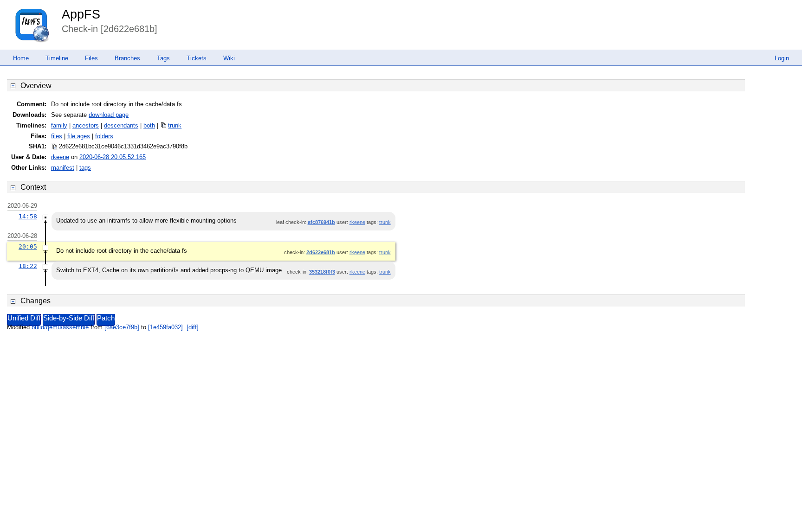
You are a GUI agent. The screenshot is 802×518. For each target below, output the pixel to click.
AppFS (81, 14)
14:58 (28, 216)
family (59, 125)
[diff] (193, 327)
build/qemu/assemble (60, 327)
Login (782, 58)
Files (91, 58)
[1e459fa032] (165, 327)
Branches (127, 58)
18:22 (28, 265)
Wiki (229, 58)
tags (85, 167)
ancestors (85, 125)
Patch (106, 318)
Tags (163, 58)
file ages (78, 136)
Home (21, 58)
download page (109, 114)
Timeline (56, 58)
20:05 (28, 246)
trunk (174, 125)
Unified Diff (23, 318)
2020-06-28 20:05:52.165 (112, 156)
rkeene (60, 156)
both (149, 125)
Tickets (197, 58)
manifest (62, 167)
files (56, 136)
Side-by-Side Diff (68, 318)
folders (104, 136)
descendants (121, 125)
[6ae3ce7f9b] (121, 327)
